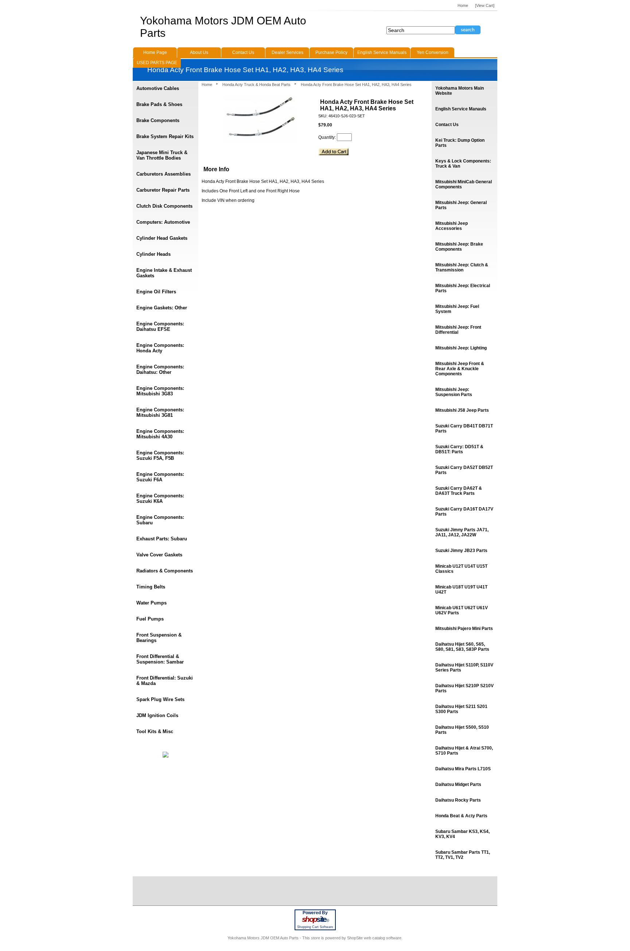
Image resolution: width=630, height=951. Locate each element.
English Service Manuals (382, 52)
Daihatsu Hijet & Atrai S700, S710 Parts (464, 750)
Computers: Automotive (163, 222)
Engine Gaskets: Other (161, 307)
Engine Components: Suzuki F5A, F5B (160, 455)
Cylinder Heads (153, 254)
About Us (199, 52)
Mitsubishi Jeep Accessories (451, 226)
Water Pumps (151, 603)
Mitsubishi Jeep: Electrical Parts (462, 288)
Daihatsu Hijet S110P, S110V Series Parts (464, 667)
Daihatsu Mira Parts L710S (463, 768)
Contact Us (447, 124)
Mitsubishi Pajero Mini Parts (464, 628)
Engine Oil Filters (156, 291)
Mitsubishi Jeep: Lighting (461, 348)
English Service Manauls (460, 108)
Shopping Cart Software (315, 927)
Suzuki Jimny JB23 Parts (461, 550)
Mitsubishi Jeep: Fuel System (457, 309)
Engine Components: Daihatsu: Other (160, 369)
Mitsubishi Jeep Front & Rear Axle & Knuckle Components (459, 368)
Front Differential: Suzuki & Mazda (164, 680)
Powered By (315, 912)
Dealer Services (287, 52)
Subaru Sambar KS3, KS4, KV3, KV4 (462, 834)
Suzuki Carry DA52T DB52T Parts (464, 470)
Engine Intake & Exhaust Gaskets (164, 272)
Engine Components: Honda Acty (160, 348)
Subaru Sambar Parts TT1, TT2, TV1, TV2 (462, 855)
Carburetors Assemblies (163, 174)
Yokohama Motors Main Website (459, 91)
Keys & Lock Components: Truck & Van (463, 163)
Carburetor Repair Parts (163, 190)
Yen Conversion (432, 52)
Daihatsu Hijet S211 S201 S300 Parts (461, 709)
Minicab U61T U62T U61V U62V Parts (461, 610)
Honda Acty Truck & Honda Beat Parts (256, 84)
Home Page (155, 52)
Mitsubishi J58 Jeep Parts (462, 410)
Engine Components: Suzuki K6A (160, 498)
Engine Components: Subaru (160, 519)
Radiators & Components (164, 571)
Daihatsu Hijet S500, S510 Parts (462, 730)
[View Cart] (484, 5)
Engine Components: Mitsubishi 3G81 (160, 412)
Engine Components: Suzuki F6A (160, 476)
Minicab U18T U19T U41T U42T (461, 589)
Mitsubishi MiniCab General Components (463, 184)
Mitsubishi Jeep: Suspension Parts (453, 392)
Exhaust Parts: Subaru (161, 538)
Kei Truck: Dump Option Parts (460, 143)
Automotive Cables (157, 88)
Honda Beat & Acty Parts (461, 815)
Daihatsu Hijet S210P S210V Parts (464, 688)
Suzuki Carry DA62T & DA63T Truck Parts (458, 491)
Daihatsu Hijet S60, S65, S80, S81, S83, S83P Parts (462, 647)
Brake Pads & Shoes (159, 104)
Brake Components (157, 120)
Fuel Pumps (150, 619)
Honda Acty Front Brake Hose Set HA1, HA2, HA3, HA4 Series (356, 84)
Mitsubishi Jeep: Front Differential (458, 330)
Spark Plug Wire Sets (160, 699)
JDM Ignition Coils (157, 715)
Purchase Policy (331, 52)
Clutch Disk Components (164, 206)
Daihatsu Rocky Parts (458, 800)
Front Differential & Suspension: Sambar (160, 659)
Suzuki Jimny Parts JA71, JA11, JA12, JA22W (462, 532)
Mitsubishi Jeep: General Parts (461, 205)
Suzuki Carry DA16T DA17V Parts (464, 511)
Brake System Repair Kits (165, 136)
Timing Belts (150, 587)
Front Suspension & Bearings (159, 637)
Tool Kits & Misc (154, 731)
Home (207, 84)
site (315, 919)
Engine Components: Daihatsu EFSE (160, 326)
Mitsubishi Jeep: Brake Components (459, 247)
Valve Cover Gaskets (159, 554)
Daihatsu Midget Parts (458, 784)
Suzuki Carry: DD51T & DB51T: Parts (459, 449)
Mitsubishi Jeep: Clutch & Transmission (461, 267)
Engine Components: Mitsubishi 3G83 (160, 391)
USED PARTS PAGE (157, 62)
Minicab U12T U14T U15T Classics (461, 569)
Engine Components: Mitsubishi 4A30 (160, 433)
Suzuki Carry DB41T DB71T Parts (464, 428)
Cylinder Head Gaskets (161, 238)
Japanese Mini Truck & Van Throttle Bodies (161, 155)
